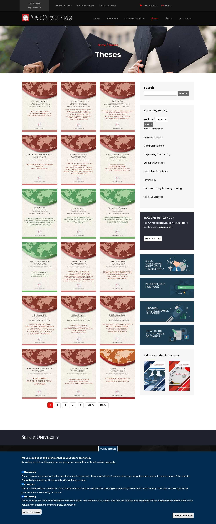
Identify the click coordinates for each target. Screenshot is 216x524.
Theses (154, 18)
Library (168, 18)
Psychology (150, 179)
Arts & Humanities (153, 128)
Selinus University (133, 18)
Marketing (30, 496)
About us (111, 18)
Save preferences (31, 512)
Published (149, 119)
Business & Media (153, 137)
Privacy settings (108, 448)
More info (110, 462)
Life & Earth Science (154, 162)
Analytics (29, 484)
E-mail (168, 5)
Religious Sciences (153, 196)
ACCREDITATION (108, 5)
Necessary (30, 471)
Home (97, 18)
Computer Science (154, 145)
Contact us (152, 239)
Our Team (184, 18)
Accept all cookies (183, 515)
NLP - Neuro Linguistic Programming (163, 188)
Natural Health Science (156, 171)
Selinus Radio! (150, 5)
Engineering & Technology (158, 154)
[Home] (47, 17)
